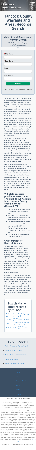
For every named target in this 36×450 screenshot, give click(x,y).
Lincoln (26, 319)
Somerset (9, 327)
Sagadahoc (26, 323)
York (25, 327)
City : (8, 75)
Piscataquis (21, 323)
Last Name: (8, 61)
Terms (18, 385)
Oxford (8, 323)
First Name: (8, 54)
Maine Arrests (7, 4)
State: (6, 68)
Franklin (27, 315)
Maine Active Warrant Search (14, 363)
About (18, 390)
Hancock (9, 319)
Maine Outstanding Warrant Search (16, 346)
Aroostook (15, 315)
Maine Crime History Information (15, 355)
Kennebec (15, 319)
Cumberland (21, 315)
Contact (18, 394)
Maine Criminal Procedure (13, 350)
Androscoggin (9, 315)
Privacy (18, 376)
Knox (20, 319)
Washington (21, 327)
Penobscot (15, 323)
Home (18, 372)
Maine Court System (11, 359)
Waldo (15, 327)
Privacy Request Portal (18, 381)
